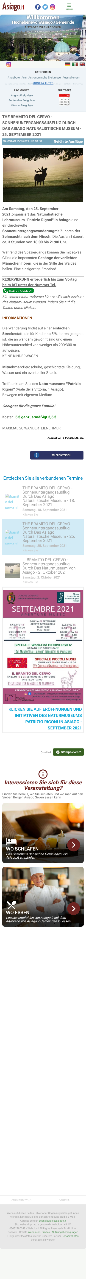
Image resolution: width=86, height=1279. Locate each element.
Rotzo (59, 34)
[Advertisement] (43, 967)
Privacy (46, 1232)
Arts (24, 77)
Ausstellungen (71, 77)
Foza (47, 31)
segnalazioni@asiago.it (52, 1220)
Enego (39, 31)
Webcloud (33, 1232)
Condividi (46, 752)
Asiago (30, 31)
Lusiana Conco (33, 34)
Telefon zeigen (61, 455)
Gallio (56, 31)
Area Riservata (21, 1199)
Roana (49, 34)
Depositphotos (70, 1236)
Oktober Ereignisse (22, 105)
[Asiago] (13, 6)
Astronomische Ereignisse (44, 77)
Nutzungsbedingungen (65, 1232)
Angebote (14, 77)
